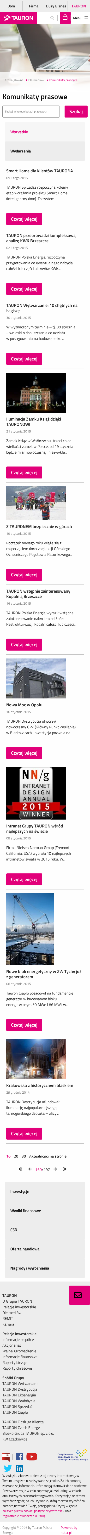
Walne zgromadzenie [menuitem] (19, 1351)
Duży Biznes (56, 6)
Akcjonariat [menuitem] (11, 1345)
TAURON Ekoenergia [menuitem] (19, 1395)
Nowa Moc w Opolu (24, 705)
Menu (77, 17)
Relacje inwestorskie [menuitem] (19, 1307)
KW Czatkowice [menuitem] (14, 1439)
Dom (11, 6)
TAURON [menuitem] (9, 1295)
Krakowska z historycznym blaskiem (39, 1085)
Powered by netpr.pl (69, 1530)
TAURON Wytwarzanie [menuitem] (20, 1383)
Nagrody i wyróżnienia (29, 1268)
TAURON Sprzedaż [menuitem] (17, 1406)
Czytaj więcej (24, 219)
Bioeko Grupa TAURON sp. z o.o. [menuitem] (28, 1433)
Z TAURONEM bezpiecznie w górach (39, 526)
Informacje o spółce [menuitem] (18, 1339)
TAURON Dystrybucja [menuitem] (19, 1389)
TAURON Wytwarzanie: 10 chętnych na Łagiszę (42, 308)
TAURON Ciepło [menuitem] (15, 1412)
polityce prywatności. (49, 1510)
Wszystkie (19, 132)
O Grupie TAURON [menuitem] (17, 1301)
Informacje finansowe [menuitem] (19, 1357)
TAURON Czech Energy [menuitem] (21, 1427)
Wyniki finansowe (25, 1211)
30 (24, 1156)
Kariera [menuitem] (8, 1324)
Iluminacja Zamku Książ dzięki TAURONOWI (33, 421)
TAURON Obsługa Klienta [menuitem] (23, 1422)
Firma (33, 6)
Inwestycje (19, 1191)
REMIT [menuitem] (7, 1318)
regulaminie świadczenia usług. (24, 1515)
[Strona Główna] (18, 18)
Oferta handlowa (25, 1249)
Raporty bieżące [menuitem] (15, 1362)
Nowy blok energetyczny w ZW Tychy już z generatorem (43, 974)
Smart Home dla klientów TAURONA (39, 171)
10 (9, 1156)
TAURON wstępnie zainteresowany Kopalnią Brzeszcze (38, 594)
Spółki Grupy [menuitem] (13, 1378)
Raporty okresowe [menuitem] (17, 1368)
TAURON (79, 6)
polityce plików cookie (17, 1510)
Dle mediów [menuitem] (11, 1313)
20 (16, 1156)
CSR (13, 1230)
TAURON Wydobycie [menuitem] (18, 1401)
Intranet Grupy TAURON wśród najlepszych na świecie (34, 828)
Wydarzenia (20, 151)
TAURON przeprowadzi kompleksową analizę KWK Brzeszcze (41, 238)
